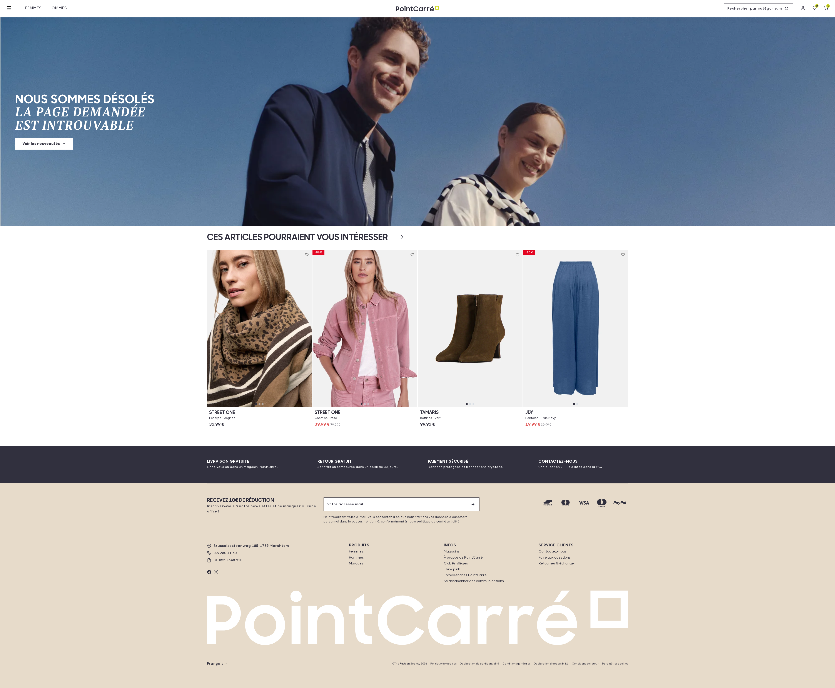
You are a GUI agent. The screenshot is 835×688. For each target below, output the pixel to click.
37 (447, 406)
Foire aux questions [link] (555, 557)
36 (365, 406)
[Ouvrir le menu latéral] (9, 8)
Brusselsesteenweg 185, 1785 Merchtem (251, 546)
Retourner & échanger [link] (557, 563)
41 (509, 406)
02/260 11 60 (225, 553)
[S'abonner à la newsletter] (472, 504)
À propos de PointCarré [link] (463, 557)
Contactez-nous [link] (552, 551)
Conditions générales (516, 664)
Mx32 (575, 406)
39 (478, 406)
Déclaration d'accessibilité (551, 664)
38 (462, 406)
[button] (395, 237)
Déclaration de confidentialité (479, 664)
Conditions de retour (585, 664)
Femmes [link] (356, 551)
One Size (259, 406)
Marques (356, 563)
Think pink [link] (452, 569)
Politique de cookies (443, 664)
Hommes (58, 8)
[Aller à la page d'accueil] (417, 9)
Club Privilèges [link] (456, 563)
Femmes (33, 8)
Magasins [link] (451, 551)
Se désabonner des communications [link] (474, 581)
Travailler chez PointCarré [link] (465, 575)
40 (493, 406)
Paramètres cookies (615, 664)
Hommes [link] (356, 557)
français (215, 664)
